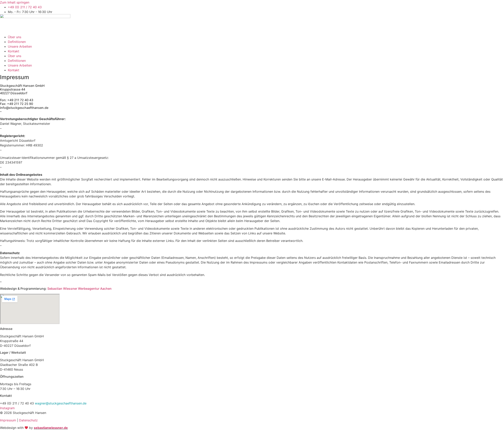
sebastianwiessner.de (51, 428)
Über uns (14, 37)
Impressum (8, 420)
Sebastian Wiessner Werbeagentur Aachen (79, 289)
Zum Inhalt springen (14, 2)
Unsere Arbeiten (20, 46)
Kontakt (13, 51)
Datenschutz (28, 420)
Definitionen (17, 42)
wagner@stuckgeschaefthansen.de (60, 403)
